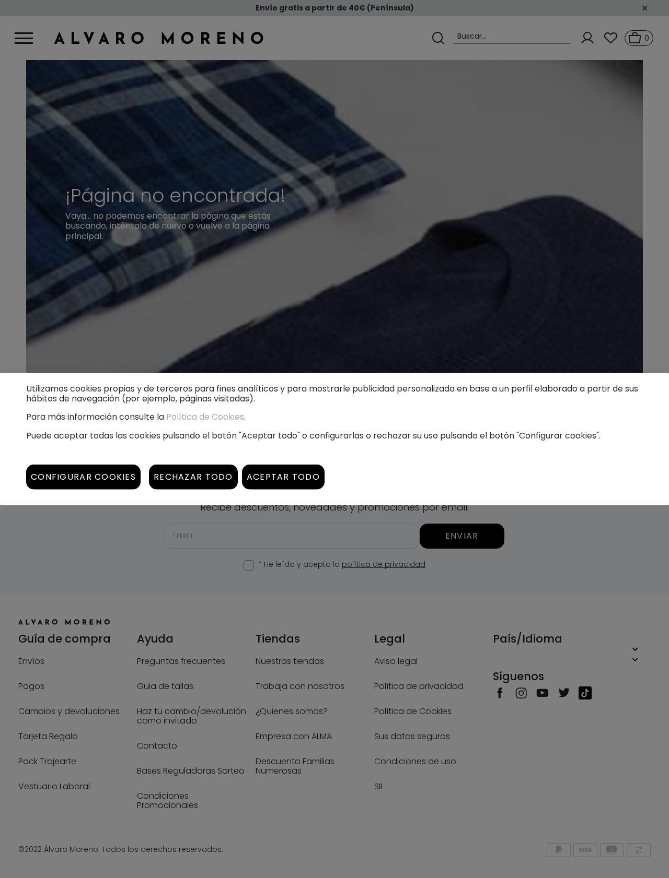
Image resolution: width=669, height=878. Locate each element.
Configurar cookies (83, 476)
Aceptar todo (283, 476)
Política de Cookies (205, 417)
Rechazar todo (193, 476)
